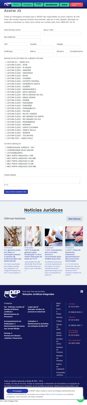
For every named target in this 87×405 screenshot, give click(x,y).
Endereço (8, 51)
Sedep (38, 4)
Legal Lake (36, 309)
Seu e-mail (48, 30)
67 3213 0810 (74, 307)
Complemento (76, 51)
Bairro (33, 51)
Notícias (58, 317)
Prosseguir (17, 391)
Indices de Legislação (58, 366)
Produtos (27, 5)
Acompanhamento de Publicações (14, 324)
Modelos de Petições (58, 358)
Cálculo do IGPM (58, 326)
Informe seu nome (12, 30)
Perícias (13, 335)
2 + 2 (6, 184)
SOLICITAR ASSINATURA (16, 192)
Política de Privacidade (53, 394)
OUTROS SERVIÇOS (12, 143)
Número (60, 51)
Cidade (60, 44)
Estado (33, 44)
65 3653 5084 (74, 343)
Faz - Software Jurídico (13, 312)
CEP (6, 44)
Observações (10, 175)
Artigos (58, 321)
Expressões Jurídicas (58, 373)
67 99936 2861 (74, 325)
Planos (16, 5)
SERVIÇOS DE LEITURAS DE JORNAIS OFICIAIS (23, 58)
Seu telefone (9, 37)
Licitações (38, 323)
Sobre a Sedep (58, 311)
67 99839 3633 (75, 312)
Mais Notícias (75, 219)
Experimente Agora (76, 4)
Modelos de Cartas (58, 341)
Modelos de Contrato (58, 349)
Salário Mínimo (58, 334)
